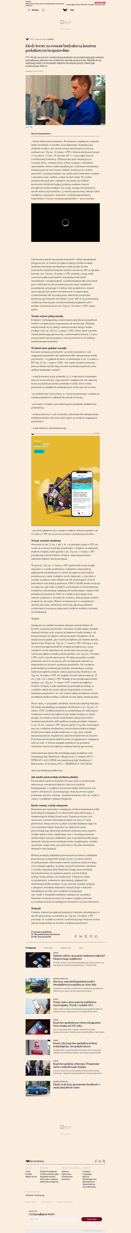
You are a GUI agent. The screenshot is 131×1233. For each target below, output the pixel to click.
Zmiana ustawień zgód (49, 1174)
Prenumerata (67, 1177)
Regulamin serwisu (47, 1177)
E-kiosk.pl (86, 1172)
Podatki (50, 39)
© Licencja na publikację (41, 932)
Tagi (81, 948)
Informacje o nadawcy (49, 1179)
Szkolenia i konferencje (35, 1195)
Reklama (65, 1172)
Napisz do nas (31, 1177)
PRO (72, 10)
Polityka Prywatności (48, 1172)
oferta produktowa (65, 1202)
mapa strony (31, 1202)
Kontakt (29, 1174)
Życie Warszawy (89, 1187)
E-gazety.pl (87, 1174)
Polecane (48, 948)
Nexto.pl (86, 1177)
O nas (28, 1172)
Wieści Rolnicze (89, 1184)
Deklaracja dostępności (49, 1182)
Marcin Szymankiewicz (41, 134)
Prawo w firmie (40, 39)
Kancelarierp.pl (89, 1182)
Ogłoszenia (66, 1174)
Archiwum (66, 1179)
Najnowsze (66, 948)
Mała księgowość (89, 1179)
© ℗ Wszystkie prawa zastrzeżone (45, 934)
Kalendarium (46, 1202)
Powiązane (31, 948)
